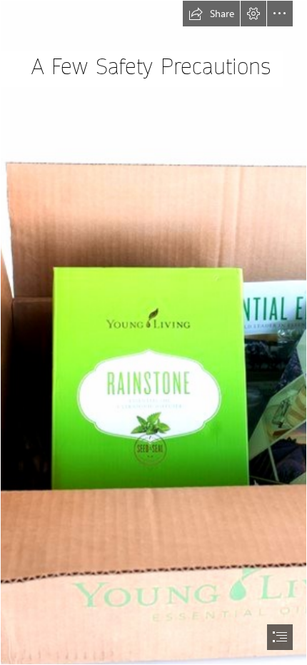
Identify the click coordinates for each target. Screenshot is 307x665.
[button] (211, 13)
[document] (153, 332)
